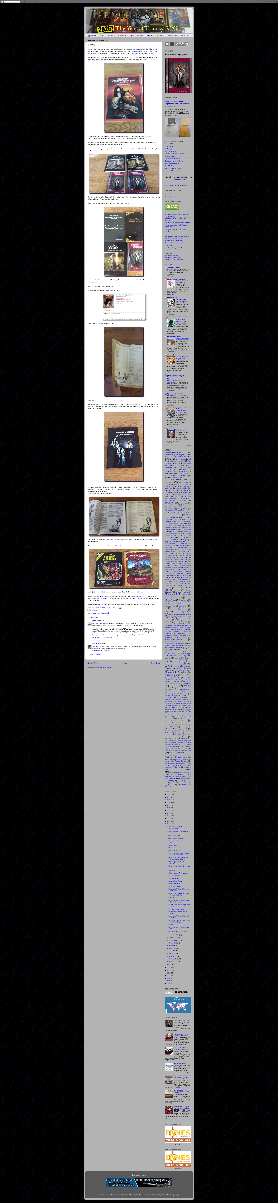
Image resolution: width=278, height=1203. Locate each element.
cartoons (182, 498)
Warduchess (185, 759)
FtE (173, 569)
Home (124, 663)
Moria (178, 637)
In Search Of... (169, 146)
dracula (175, 540)
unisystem (172, 746)
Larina (167, 612)
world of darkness (186, 778)
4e (170, 463)
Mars (180, 623)
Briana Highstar (178, 494)
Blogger (177, 1195)
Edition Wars (184, 549)
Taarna (175, 722)
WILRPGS (176, 770)
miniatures (187, 629)
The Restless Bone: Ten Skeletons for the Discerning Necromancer (177, 237)
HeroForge (181, 583)
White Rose (168, 767)
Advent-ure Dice (170, 471)
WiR (182, 770)
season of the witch (180, 694)
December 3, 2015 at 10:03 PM (102, 637)
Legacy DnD (105, 613)
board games (183, 492)
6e (188, 463)
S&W (172, 690)
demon (188, 529)
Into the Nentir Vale (174, 598)
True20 (188, 742)
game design (182, 569)
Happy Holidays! (173, 845)
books (99, 613)
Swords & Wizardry (180, 721)
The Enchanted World (172, 163)
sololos (163, 1195)
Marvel (187, 623)
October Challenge (171, 656)
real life (177, 680)
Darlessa (176, 527)
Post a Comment (95, 654)
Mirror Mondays (174, 631)
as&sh (181, 478)
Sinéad (188, 701)
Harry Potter (179, 581)
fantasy (167, 559)
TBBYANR (172, 727)
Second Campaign (171, 696)
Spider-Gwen (185, 709)
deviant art (173, 533)
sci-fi (183, 692)
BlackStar (187, 488)
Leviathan (170, 614)
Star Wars (171, 870)
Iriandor (186, 598)
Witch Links (185, 36)
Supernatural (187, 717)
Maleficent (167, 623)
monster (168, 633)
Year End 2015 (173, 828)
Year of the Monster (183, 782)
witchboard (186, 772)
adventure (184, 471)
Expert (140, 596)
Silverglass (180, 701)
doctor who (169, 537)
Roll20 (171, 686)
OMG (182, 658)
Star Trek (188, 711)
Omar (176, 658)
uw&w (178, 748)
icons (169, 594)
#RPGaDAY (182, 457)
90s (180, 465)
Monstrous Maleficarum (171, 635)
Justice (167, 606)
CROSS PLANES (173, 298)
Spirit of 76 (168, 711)
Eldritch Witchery (145, 149)
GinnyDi (171, 575)
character (169, 503)
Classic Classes (187, 510)
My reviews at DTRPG (172, 255)
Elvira (186, 553)
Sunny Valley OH (184, 715)
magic (181, 620)
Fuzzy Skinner (97, 621)
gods (186, 575)
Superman (177, 717)
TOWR (184, 738)
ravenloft (176, 678)
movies (167, 640)
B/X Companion (137, 51)
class (189, 507)
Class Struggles (173, 509)
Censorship (172, 500)
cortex (179, 521)
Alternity (188, 473)
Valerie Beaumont (169, 750)
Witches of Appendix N (172, 171)
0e (166, 459)
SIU (188, 703)
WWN (182, 781)
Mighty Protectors (175, 629)
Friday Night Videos (175, 567)
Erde (187, 555)
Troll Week (181, 742)
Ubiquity (179, 744)
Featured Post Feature (175, 881)
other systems (185, 666)
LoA (174, 616)
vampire (188, 750)
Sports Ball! (168, 245)
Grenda (167, 577)
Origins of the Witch (175, 664)
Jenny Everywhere (179, 602)
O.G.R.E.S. (175, 653)
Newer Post (92, 663)
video (171, 757)
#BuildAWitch (169, 455)
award (183, 479)
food (187, 563)
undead (188, 744)
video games (182, 757)
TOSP (178, 738)
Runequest (182, 688)
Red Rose (186, 679)
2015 (169, 824)
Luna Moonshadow (183, 618)
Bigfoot (179, 486)
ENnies (181, 555)
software (182, 705)
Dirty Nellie (188, 533)
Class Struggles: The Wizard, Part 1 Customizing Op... (179, 928)
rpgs (175, 688)
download (186, 537)
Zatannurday (181, 785)
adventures (169, 474)
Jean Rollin (168, 602)
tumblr (169, 744)
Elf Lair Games (186, 551)
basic (94, 613)
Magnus (176, 621)
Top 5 (172, 738)
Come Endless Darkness (173, 515)
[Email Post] (119, 607)
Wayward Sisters (169, 763)
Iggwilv (175, 594)
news (186, 645)
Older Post (155, 663)
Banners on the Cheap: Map (174, 259)
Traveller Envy (182, 740)
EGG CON (175, 551)
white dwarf (182, 765)
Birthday (186, 486)
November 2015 (174, 935)
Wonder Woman (181, 776)
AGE (179, 473)
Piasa (172, 670)
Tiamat (184, 737)
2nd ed (180, 461)
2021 (169, 808)
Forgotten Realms (171, 565)
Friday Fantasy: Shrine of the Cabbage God (182, 339)
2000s (171, 461)
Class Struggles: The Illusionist (178, 873)
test (178, 729)
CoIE (187, 513)
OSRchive (175, 666)
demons (171, 531)
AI (183, 473)
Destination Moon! (181, 431)
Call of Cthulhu (178, 496)
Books (101, 36)
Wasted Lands (180, 761)
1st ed (188, 459)
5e (177, 463)
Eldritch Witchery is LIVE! (182, 1020)
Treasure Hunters (170, 742)
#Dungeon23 (181, 455)
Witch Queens (173, 36)
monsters (181, 633)
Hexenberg (179, 585)
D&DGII (182, 523)
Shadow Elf (172, 697)
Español (167, 557)
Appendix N (184, 476)
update (183, 746)
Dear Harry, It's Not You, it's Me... (178, 931)
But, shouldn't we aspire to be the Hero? (181, 1078)
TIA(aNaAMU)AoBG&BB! (171, 737)
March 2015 (173, 956)
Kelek (173, 606)
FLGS (181, 563)
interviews (188, 596)
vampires (188, 753)
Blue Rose (172, 492)
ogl (184, 656)
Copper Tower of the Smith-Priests (177, 395)
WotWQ (170, 781)
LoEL (178, 616)
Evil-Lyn (174, 557)
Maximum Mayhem (181, 625)
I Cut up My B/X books (99, 598)
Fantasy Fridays (179, 559)
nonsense (170, 652)
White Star (176, 767)
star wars (171, 713)
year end (172, 782)
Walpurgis (175, 759)
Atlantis (189, 477)
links (169, 616)
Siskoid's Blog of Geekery (176, 279)
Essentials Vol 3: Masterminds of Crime (177, 223)
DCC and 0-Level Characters (177, 909)
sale (179, 689)
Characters (111, 36)
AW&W (175, 480)
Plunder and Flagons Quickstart (175, 248)
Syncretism (168, 722)
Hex (189, 583)
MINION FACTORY (173, 429)
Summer (175, 715)
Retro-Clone (168, 684)
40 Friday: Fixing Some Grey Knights (181, 320)
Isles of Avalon (170, 600)
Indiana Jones (179, 596)
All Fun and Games (180, 1063)
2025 (169, 797)
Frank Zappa (185, 565)
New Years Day (177, 645)
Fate (189, 559)
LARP (176, 612)
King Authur (179, 608)
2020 (169, 810)
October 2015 (173, 937)
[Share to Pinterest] (97, 610)
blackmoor (178, 488)
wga (173, 765)
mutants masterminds (172, 642)
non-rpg (188, 650)
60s (184, 463)
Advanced (182, 470)
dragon (185, 540)
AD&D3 (174, 469)
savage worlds (173, 692)
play (189, 670)
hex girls (169, 585)
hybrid (178, 592)
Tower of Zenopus (173, 318)
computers (182, 519)
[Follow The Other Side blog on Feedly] (172, 209)
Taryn (189, 725)
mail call (184, 622)
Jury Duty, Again (173, 878)
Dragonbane (187, 541)
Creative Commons (173, 523)
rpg (177, 686)
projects (167, 674)
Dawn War (173, 529)
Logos (132, 36)
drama (187, 545)
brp (185, 494)
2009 (169, 978)
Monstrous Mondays (171, 151)
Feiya (166, 563)
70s (166, 465)
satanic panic (186, 690)
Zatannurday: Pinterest (175, 838)
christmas (180, 507)
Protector (174, 674)
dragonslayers (177, 545)
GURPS (167, 579)
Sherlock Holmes (170, 701)
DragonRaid (168, 545)
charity (167, 505)
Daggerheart (177, 525)
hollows (167, 588)
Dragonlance (171, 543)
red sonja (167, 681)
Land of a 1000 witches (178, 610)
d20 (189, 523)
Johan (189, 602)
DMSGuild (176, 535)
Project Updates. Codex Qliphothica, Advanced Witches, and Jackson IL (177, 104)
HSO (166, 590)
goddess (178, 575)
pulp (187, 674)
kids (166, 608)
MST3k (178, 640)
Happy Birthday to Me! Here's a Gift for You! (181, 1035)
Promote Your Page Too (171, 197)
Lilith (189, 614)
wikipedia (186, 767)
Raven (167, 678)
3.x (189, 461)
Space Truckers (176, 707)
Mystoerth (160, 36)
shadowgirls (168, 699)
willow (167, 770)
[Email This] (88, 610)
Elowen (171, 553)
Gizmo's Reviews (173, 355)
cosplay (188, 521)
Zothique (167, 786)
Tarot (183, 725)
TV (174, 744)
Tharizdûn (184, 729)
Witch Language (176, 772)
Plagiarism (183, 670)
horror (182, 587)
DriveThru (168, 547)
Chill (172, 507)
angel (168, 475)
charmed (176, 505)
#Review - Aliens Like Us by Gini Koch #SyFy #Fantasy (182, 358)
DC (181, 529)
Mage (174, 620)
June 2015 (172, 948)
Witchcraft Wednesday (174, 774)
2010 (169, 975)
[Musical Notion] (172, 269)
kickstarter (182, 606)
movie (185, 638)
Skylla (167, 705)
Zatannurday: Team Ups (176, 886)
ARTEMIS (174, 477)
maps (174, 623)
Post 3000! (171, 898)
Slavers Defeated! (174, 884)
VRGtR (167, 759)
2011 (169, 973)
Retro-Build (185, 681)
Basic (133, 596)
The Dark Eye (181, 731)
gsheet (186, 577)
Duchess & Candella (182, 547)
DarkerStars (168, 527)
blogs (189, 490)
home (174, 588)
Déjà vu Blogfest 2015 (175, 876)
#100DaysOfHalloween (173, 452)
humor (177, 590)
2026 (169, 794)
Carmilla (173, 498)
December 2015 (174, 826)
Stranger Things (183, 713)
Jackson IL (184, 600)
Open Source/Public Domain (176, 660)
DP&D (167, 540)
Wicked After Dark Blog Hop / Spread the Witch (181, 1107)
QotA (175, 676)
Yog (166, 785)
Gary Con (188, 571)
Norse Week (178, 652)
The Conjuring (169, 731)
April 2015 (172, 953)
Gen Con (171, 573)
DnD (184, 535)
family (185, 557)
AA (178, 467)
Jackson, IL (168, 149)
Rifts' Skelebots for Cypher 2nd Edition (181, 300)
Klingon (187, 608)
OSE (184, 664)
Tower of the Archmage (175, 409)
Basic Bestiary (183, 482)
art (166, 478)
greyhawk (177, 577)
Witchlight (167, 776)
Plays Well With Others (172, 158)
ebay (176, 549)
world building (172, 778)
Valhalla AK (179, 750)
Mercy (181, 627)
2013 (169, 967)
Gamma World (178, 571)
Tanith (171, 725)
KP (166, 610)
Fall (180, 557)
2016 (169, 821)
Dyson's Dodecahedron (175, 394)
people (167, 670)
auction (169, 479)
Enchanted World (170, 555)
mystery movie (187, 642)
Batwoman (176, 484)
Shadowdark (184, 697)
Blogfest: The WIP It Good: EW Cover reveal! (181, 1048)
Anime (174, 476)
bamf (189, 479)
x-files (187, 781)
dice (180, 533)
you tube (172, 785)
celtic (189, 498)
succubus (167, 715)
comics (188, 515)
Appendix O (91, 36)
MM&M (186, 631)
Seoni (182, 695)
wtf (178, 781)
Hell (173, 583)
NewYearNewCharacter (173, 648)
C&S (171, 496)
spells (177, 709)
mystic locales (171, 643)
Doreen (179, 537)
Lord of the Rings (186, 616)
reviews (188, 684)
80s (172, 465)
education (167, 551)
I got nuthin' (187, 592)
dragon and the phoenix (172, 542)
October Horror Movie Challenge (175, 154)
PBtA (187, 668)
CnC (168, 513)
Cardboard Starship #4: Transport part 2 (182, 411)
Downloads (122, 36)
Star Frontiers (177, 711)
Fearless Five (171, 561)
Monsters (140, 36)
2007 (169, 983)
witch (188, 769)
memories (175, 627)
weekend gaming (180, 763)
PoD (179, 672)
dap (186, 525)
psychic (181, 674)
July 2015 (172, 945)
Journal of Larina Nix (174, 604)
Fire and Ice (174, 563)
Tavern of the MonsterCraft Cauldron (176, 243)
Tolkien (167, 738)
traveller (170, 740)
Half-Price (174, 579)
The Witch (132, 149)
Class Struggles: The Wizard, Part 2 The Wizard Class (179, 901)
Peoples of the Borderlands (173, 240)
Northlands (188, 652)
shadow (188, 695)
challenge (183, 500)
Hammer (170, 581)
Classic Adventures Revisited (173, 510)
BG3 (172, 486)
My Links (150, 36)
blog (169, 490)
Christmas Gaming (174, 835)
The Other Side (169, 193)
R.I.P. (182, 676)
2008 (169, 981)
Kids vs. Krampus (174, 850)
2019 (169, 813)
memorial (167, 627)
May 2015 (172, 951)
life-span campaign (180, 614)
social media (175, 705)
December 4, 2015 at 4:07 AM (101, 651)
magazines (168, 620)
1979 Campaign (180, 459)
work (189, 776)
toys (189, 738)
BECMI (185, 484)
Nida (189, 647)
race (187, 676)
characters (184, 503)
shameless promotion (181, 699)
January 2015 (173, 961)
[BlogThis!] (90, 610)
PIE (177, 670)
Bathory (167, 484)
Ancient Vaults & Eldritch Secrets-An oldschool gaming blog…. (177, 376)
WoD (173, 776)
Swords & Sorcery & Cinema (174, 161)
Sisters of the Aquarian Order (176, 703)
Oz (170, 668)
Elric (180, 553)
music (185, 640)
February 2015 (173, 959)
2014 (169, 965)
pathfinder (177, 668)
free (166, 567)
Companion (168, 519)
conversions (169, 521)
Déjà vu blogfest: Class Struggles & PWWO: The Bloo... (178, 854)
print (186, 672)
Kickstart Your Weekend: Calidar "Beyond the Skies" (178, 894)
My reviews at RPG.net (172, 257)
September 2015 (174, 940)
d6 (169, 525)
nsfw (168, 653)
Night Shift (171, 650)
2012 (169, 970)
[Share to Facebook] (95, 610)
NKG (182, 650)
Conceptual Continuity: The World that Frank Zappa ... (178, 921)
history (186, 585)
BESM (166, 486)
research (176, 681)
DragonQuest (183, 543)
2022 (169, 805)
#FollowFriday (169, 457)
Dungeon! (167, 549)
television (168, 729)
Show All (189, 445)
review (178, 684)
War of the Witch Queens (173, 168)
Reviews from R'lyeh (174, 336)
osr (166, 666)
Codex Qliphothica (179, 513)
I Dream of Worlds (174, 848)
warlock (167, 761)
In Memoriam (184, 594)
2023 (169, 802)
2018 (169, 816)
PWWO (167, 676)
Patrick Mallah (97, 643)
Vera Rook (179, 755)
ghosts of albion (184, 573)
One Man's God (170, 156)
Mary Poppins (169, 625)
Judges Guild (185, 604)
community (176, 517)
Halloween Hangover (185, 579)
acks (184, 467)
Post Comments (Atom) (103, 667)
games (167, 571)
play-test (171, 672)
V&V (185, 748)
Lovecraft (170, 618)
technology (184, 727)
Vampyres (170, 755)
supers (170, 719)
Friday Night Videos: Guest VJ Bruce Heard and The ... (178, 858)
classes (185, 509)
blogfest (179, 490)
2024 (169, 800)
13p (171, 459)
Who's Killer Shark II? (182, 281)
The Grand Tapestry (173, 267)
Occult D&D (184, 654)
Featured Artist (169, 144)
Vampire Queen (175, 753)
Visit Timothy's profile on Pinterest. (176, 185)
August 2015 (173, 943)
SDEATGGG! (168, 693)
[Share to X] (93, 610)
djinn (168, 535)
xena (166, 782)
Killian (172, 608)
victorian (188, 755)
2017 (169, 818)
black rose (168, 488)
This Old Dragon (170, 166)
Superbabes (168, 717)
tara (176, 725)
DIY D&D (171, 924)
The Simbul (178, 733)
